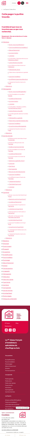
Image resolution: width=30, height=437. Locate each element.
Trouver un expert (7, 246)
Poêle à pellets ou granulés (15, 118)
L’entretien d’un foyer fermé (16, 209)
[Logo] (4, 3)
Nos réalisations (9, 408)
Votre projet (6, 243)
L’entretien (11, 55)
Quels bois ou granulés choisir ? (17, 160)
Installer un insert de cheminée (16, 147)
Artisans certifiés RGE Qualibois (13, 400)
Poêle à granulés (7, 89)
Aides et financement (8, 263)
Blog (17, 323)
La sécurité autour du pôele (15, 62)
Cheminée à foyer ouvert (15, 184)
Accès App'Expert (7, 293)
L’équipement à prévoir (15, 181)
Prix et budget (6, 260)
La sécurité (11, 163)
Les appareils (6, 271)
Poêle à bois (6, 42)
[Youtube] (14, 330)
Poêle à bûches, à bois (14, 69)
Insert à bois (12, 166)
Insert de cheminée (7, 136)
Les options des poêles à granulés (17, 126)
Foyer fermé (6, 192)
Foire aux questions (8, 268)
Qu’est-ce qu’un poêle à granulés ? (17, 91)
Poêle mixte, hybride (8, 279)
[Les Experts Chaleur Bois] (10, 314)
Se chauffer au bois (7, 254)
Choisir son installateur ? (11, 402)
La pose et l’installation (14, 76)
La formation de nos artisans (12, 404)
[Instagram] (10, 330)
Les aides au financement (15, 98)
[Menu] (27, 3)
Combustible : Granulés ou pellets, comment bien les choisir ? (17, 107)
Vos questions (6, 252)
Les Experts (8, 396)
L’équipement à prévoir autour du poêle (17, 82)
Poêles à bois (6, 276)
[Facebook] (6, 330)
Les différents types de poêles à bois (18, 79)
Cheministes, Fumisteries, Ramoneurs (14, 406)
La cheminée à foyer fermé (15, 220)
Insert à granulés (13, 169)
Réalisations (9, 86)
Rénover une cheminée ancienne (17, 171)
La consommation (13, 53)
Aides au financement (14, 50)
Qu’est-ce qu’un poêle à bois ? (16, 44)
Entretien (5, 265)
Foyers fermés (6, 282)
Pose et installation (7, 257)
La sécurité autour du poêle (15, 111)
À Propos (7, 323)
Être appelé (6, 249)
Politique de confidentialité (10, 298)
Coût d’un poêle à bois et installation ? (18, 47)
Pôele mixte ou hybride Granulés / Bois (18, 120)
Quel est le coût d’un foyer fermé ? (17, 199)
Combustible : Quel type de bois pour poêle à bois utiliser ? (18, 59)
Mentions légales (7, 296)
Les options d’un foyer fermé (16, 227)
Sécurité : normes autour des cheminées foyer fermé (15, 216)
